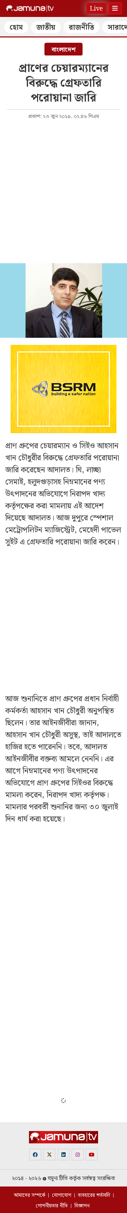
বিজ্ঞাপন (82, 1205)
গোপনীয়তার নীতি (52, 1205)
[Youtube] (92, 1154)
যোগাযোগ (61, 1195)
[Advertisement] (63, 190)
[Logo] (30, 8)
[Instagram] (78, 1154)
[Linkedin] (63, 1154)
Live (96, 9)
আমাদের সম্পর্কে (29, 1195)
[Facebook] (35, 1154)
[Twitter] (49, 1154)
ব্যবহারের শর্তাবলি (94, 1195)
